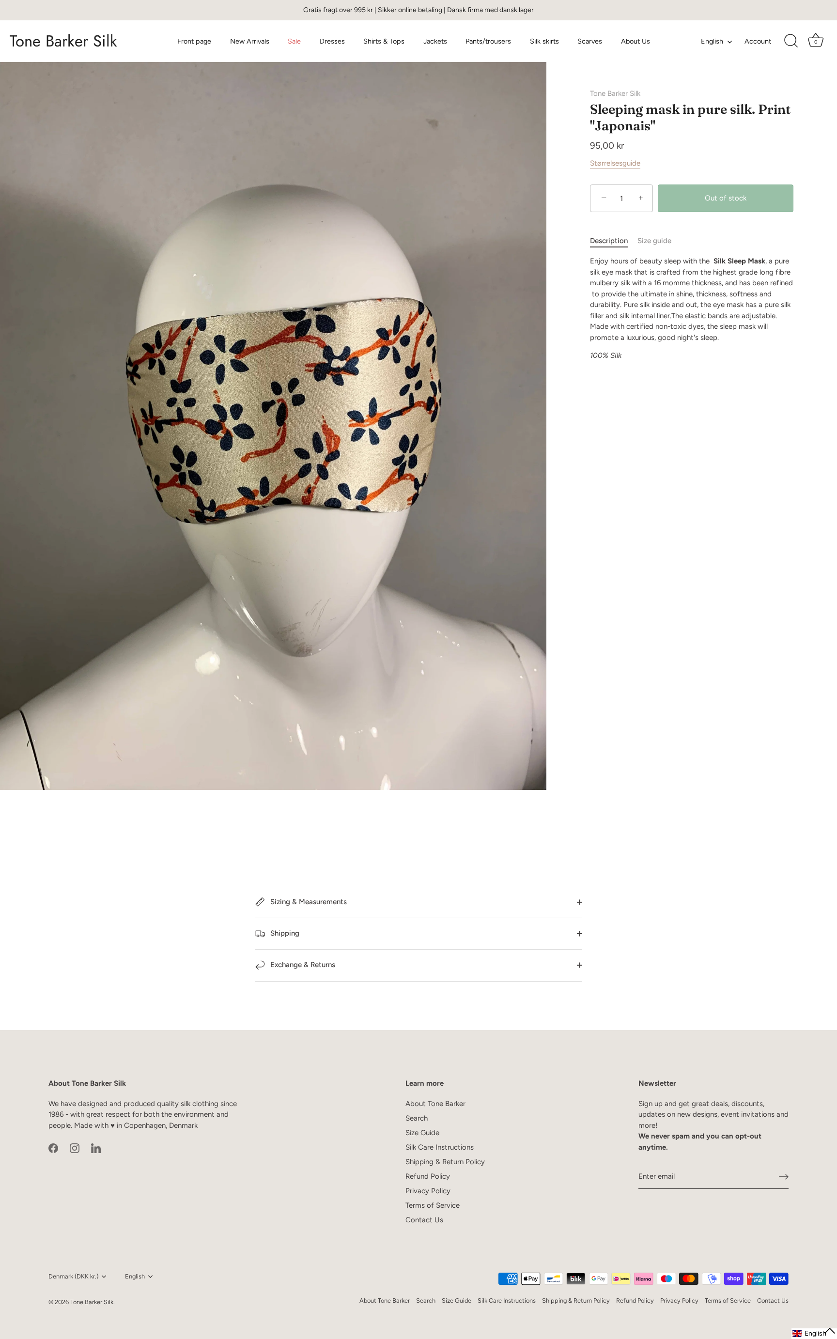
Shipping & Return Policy (445, 1161)
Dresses (332, 41)
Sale (294, 41)
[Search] (791, 41)
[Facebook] (53, 1147)
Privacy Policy (427, 1190)
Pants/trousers (488, 41)
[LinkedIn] (96, 1147)
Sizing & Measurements (307, 901)
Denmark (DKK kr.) (73, 1276)
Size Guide (422, 1132)
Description (609, 240)
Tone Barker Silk (63, 41)
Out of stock (725, 198)
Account (757, 41)
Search (416, 1118)
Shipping (283, 933)
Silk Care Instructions (439, 1147)
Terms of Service (432, 1205)
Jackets (435, 41)
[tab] (613, 240)
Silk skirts (544, 41)
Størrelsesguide (615, 163)
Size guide (654, 240)
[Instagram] (74, 1147)
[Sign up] (784, 1176)
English (712, 41)
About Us (635, 41)
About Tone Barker (435, 1103)
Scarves (589, 41)
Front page (194, 41)
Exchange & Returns (301, 964)
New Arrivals (249, 41)
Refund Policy (427, 1176)
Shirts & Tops (383, 41)
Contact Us (424, 1220)
